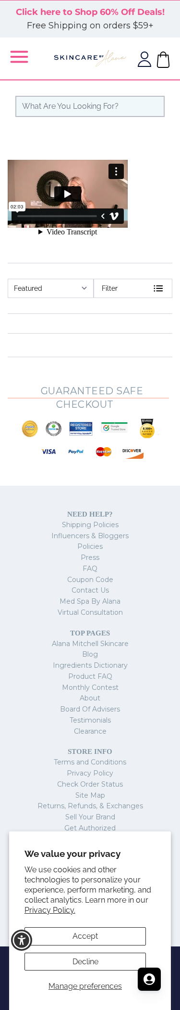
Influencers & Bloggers (90, 535)
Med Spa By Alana (90, 601)
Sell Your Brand (90, 817)
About (90, 698)
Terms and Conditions (90, 762)
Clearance (90, 731)
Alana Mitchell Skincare (90, 643)
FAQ (90, 568)
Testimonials (90, 720)
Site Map (90, 795)
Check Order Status (90, 784)
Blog (90, 654)
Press (90, 557)
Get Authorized (90, 828)
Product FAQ (90, 676)
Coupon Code (90, 579)
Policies (90, 546)
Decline (85, 961)
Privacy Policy (90, 773)
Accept (85, 936)
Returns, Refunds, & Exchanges (90, 806)
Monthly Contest (90, 687)
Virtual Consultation (90, 612)
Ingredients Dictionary (90, 665)
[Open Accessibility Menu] (22, 940)
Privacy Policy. (49, 910)
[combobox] (90, 106)
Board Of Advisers (90, 709)
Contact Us (90, 590)
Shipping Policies (90, 524)
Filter (110, 288)
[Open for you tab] (149, 979)
